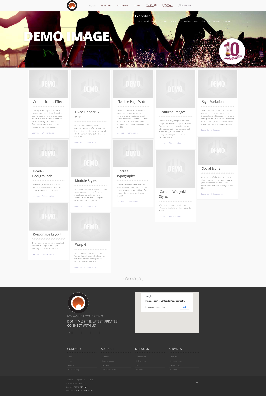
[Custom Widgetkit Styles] (175, 169)
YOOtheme (84, 387)
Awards (71, 365)
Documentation (108, 361)
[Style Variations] (217, 84)
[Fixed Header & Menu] (90, 89)
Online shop (141, 361)
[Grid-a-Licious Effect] (48, 84)
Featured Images (173, 112)
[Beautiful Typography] (132, 153)
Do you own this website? (155, 307)
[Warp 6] (90, 227)
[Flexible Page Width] (132, 84)
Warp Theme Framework (85, 390)
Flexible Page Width (132, 102)
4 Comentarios (90, 267)
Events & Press (175, 361)
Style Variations (213, 102)
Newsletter (174, 356)
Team (70, 356)
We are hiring (73, 369)
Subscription (141, 356)
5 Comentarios (48, 196)
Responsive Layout (47, 234)
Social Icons (211, 168)
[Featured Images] (175, 89)
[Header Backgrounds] (48, 153)
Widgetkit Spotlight (167, 134)
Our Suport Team (109, 369)
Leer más (35, 133)
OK (184, 307)
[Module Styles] (90, 163)
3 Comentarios (48, 254)
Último (141, 279)
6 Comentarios (48, 133)
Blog (137, 365)
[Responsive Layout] (48, 217)
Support (105, 356)
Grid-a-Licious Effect (48, 102)
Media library (175, 365)
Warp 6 (80, 245)
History (71, 361)
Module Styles (86, 181)
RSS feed (173, 369)
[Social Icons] (217, 151)
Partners (139, 369)
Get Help (105, 365)
